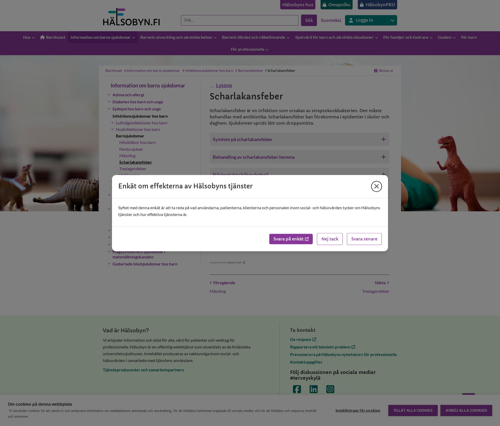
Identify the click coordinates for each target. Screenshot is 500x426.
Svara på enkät (288, 238)
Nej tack (329, 238)
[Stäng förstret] (376, 186)
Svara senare (364, 238)
